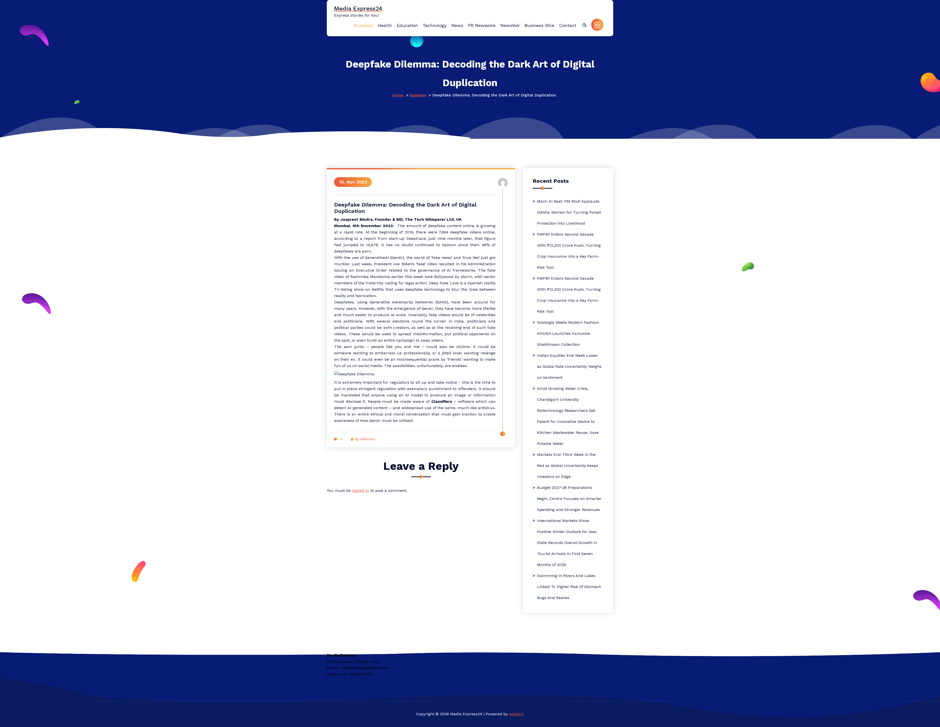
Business (418, 95)
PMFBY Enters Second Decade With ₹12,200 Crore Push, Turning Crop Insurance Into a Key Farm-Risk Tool (569, 251)
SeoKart (516, 714)
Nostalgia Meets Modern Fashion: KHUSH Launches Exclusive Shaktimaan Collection (568, 333)
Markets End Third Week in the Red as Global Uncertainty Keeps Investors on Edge (567, 465)
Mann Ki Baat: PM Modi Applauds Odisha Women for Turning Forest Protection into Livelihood (569, 212)
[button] (584, 25)
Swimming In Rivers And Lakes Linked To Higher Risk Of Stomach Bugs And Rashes (569, 586)
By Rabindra (365, 439)
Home (398, 95)
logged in (360, 490)
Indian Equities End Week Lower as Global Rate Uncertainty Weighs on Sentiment (569, 366)
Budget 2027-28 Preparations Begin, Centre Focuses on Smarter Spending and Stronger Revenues (569, 498)
